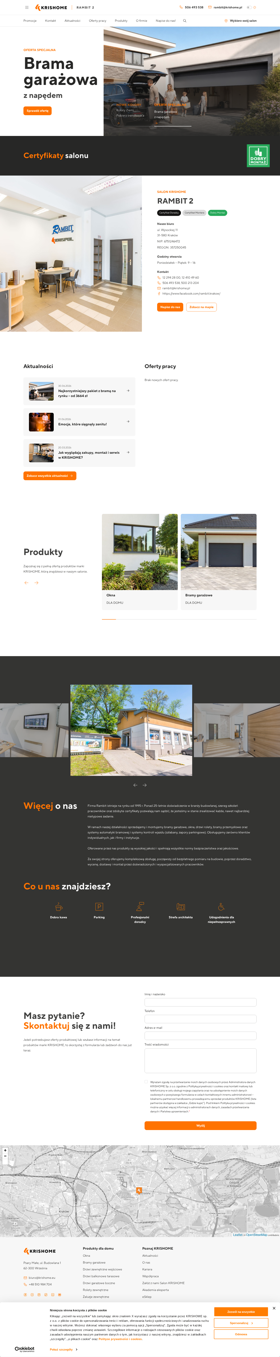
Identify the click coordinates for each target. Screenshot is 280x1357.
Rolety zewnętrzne (95, 1290)
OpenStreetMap (256, 1234)
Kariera (147, 1269)
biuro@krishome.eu (42, 1278)
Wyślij (200, 1126)
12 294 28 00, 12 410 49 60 (180, 278)
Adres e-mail (153, 1028)
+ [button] (5, 1150)
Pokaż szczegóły (61, 1349)
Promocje (30, 21)
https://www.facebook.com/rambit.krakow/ (191, 294)
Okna (86, 1256)
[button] (135, 112)
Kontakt (50, 21)
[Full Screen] (5, 1162)
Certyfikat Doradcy (169, 212)
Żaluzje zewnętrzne (96, 1297)
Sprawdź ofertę (37, 111)
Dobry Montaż (217, 212)
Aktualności (72, 21)
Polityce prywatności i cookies (120, 1339)
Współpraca (150, 1276)
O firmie (141, 21)
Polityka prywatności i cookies (237, 1103)
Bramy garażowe (94, 1262)
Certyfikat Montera (194, 212)
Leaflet (237, 1234)
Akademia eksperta (155, 1290)
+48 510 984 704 (40, 1284)
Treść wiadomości (157, 1044)
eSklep (147, 1297)
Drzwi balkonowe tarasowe (101, 1276)
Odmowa (241, 1334)
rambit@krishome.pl (228, 7)
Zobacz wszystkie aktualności (47, 476)
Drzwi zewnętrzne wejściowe (102, 1269)
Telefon (150, 1011)
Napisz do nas (170, 307)
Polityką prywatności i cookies (205, 1086)
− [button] (5, 1156)
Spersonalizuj (239, 1323)
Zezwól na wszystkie (241, 1311)
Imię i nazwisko (155, 994)
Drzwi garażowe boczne (99, 1283)
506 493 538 (194, 7)
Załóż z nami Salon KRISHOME (163, 1283)
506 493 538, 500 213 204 (180, 283)
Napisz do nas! (166, 21)
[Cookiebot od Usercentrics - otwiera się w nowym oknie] (24, 1349)
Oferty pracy (97, 21)
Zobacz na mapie (202, 307)
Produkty (121, 21)
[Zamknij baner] (274, 1308)
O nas (146, 1262)
